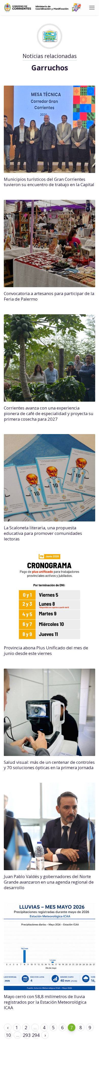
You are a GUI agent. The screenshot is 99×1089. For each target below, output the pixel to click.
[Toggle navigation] (91, 8)
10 (8, 1035)
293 (26, 1035)
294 (36, 1035)
